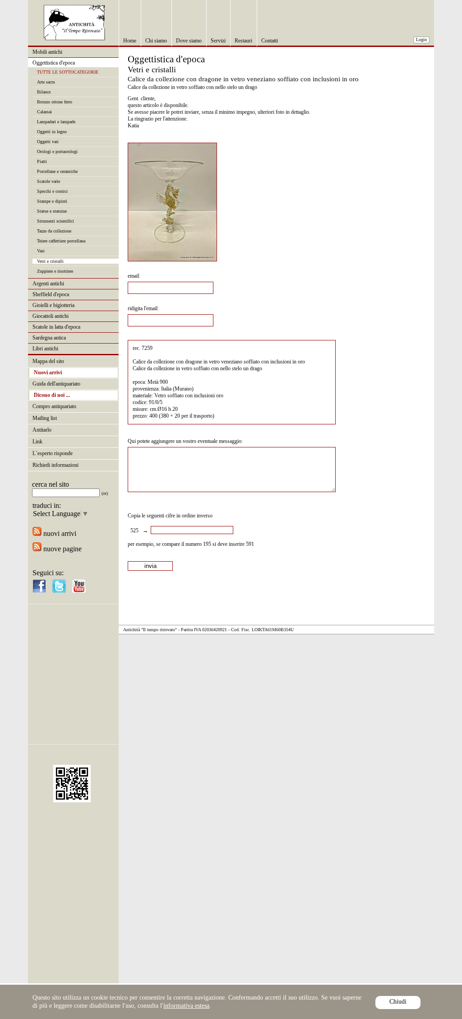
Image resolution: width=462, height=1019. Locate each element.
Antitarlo (41, 430)
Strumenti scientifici (55, 221)
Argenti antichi (48, 283)
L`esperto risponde (52, 453)
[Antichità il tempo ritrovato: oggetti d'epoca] (74, 38)
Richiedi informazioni (55, 465)
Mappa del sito (48, 361)
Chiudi (398, 1001)
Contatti (269, 40)
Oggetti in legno (52, 131)
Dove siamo (189, 40)
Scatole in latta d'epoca (56, 327)
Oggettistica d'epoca (53, 63)
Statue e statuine (52, 211)
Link (37, 441)
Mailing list (44, 418)
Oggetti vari (48, 141)
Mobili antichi (47, 52)
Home (129, 40)
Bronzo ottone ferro (54, 101)
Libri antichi (45, 348)
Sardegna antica (49, 338)
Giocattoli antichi (50, 316)
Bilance (44, 91)
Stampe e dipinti (52, 201)
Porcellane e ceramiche (57, 171)
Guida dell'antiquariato (56, 384)
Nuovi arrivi (48, 372)
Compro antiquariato (54, 406)
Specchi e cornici (52, 191)
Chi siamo (156, 40)
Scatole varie (48, 181)
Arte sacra (46, 81)
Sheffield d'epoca (50, 294)
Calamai (44, 111)
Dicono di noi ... (52, 395)
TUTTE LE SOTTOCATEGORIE (67, 72)
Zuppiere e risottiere (55, 271)
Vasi (41, 250)
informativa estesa (186, 1005)
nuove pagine (62, 549)
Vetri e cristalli (50, 261)
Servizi (218, 40)
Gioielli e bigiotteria (53, 305)
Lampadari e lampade (56, 121)
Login (421, 39)
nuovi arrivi (59, 533)
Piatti (42, 161)
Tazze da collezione (54, 230)
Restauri (243, 40)
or (104, 493)
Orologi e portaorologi (57, 151)
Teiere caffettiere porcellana (61, 240)
